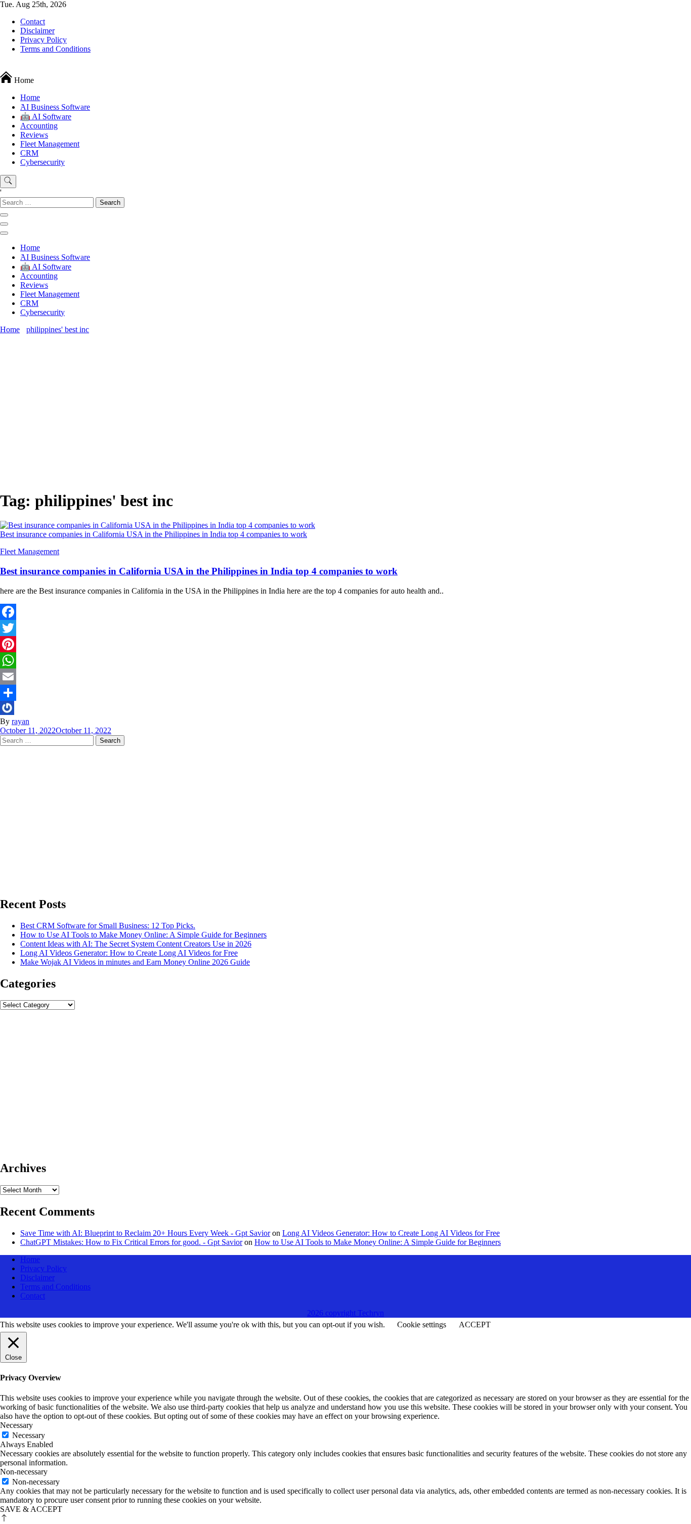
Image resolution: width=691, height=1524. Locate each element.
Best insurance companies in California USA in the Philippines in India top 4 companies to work (199, 571)
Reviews (34, 134)
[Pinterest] (345, 644)
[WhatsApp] (345, 660)
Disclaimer (37, 30)
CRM (29, 153)
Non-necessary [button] (24, 1471)
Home (30, 97)
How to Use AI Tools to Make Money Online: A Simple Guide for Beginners (143, 934)
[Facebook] (345, 612)
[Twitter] (345, 628)
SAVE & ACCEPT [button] (31, 1509)
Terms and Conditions (55, 48)
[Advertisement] (345, 410)
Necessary (28, 1435)
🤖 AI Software (45, 116)
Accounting (39, 125)
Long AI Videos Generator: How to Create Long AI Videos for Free (129, 953)
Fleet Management (49, 144)
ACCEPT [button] (475, 1324)
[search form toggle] (8, 181)
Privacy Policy (43, 39)
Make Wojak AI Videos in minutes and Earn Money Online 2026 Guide (135, 962)
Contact (32, 21)
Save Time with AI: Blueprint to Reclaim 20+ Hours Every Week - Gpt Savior (145, 1233)
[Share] (345, 693)
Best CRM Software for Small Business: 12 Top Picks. (107, 925)
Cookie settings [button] (421, 1324)
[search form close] (4, 214)
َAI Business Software (55, 107)
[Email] (345, 676)
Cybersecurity (42, 162)
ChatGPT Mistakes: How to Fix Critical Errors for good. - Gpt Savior (131, 1242)
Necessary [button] (16, 1425)
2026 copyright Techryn (345, 1313)
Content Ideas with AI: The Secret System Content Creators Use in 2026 (135, 943)
